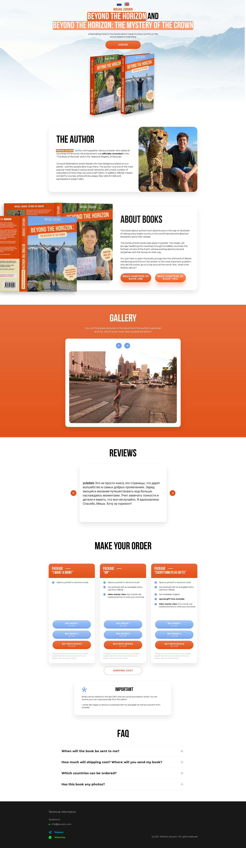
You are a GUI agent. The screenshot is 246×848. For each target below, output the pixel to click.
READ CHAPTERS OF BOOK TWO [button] (170, 277)
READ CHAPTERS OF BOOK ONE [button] (136, 277)
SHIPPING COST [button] (123, 670)
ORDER (123, 44)
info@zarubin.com (61, 824)
